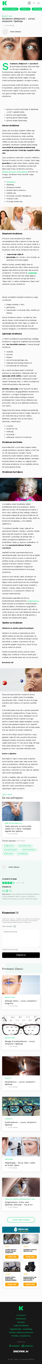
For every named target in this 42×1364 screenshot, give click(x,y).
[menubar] (29, 3)
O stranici (21, 1315)
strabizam (23, 853)
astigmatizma (33, 601)
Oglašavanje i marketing (21, 1329)
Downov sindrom (9, 172)
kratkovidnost (29, 850)
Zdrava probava (10, 9)
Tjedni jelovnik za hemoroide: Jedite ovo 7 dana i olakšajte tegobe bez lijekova (18, 828)
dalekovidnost (11, 850)
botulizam (10, 182)
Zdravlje (25, 9)
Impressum (21, 1318)
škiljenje (9, 853)
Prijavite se (21, 955)
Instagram (28, 1346)
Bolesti (8, 1078)
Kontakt (21, 1322)
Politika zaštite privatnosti (21, 1332)
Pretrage (9, 1159)
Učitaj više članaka (21, 1220)
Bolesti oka (7, 16)
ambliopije (32, 273)
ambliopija (9, 846)
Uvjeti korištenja (21, 1325)
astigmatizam (25, 846)
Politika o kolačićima (21, 1336)
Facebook (15, 1346)
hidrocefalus (22, 172)
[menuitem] (29, 3)
